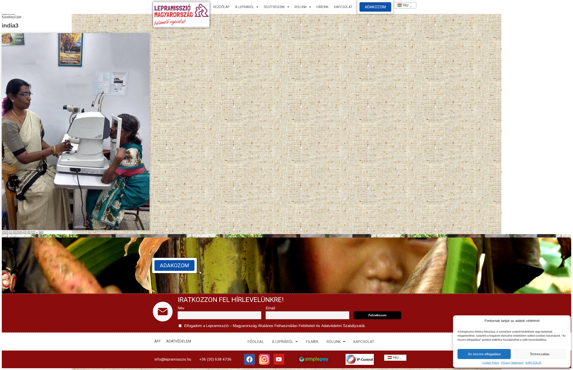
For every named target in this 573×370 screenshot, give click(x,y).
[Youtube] (279, 359)
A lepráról (244, 7)
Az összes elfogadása (484, 354)
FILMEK (312, 341)
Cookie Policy (490, 362)
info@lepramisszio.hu (172, 359)
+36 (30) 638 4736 (215, 359)
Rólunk (301, 7)
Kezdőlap (221, 7)
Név (181, 308)
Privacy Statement (512, 362)
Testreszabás (539, 354)
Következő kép (11, 16)
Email (270, 308)
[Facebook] (249, 359)
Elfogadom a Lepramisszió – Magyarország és (274, 326)
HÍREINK (322, 7)
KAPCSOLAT (533, 362)
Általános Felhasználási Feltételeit (286, 326)
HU (403, 5)
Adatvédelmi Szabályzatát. (343, 326)
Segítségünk (274, 7)
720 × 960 (36, 232)
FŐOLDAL (256, 341)
